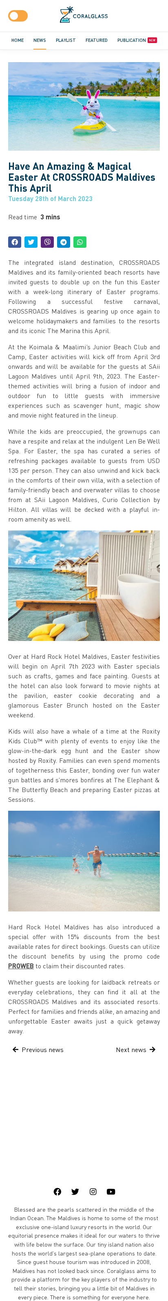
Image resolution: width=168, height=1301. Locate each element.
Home (17, 40)
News (39, 40)
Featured (97, 40)
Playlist (66, 40)
